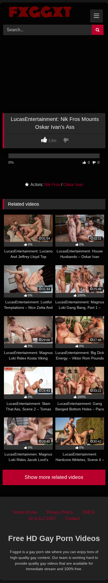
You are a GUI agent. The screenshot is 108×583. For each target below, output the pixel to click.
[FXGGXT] (44, 12)
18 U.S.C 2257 (42, 518)
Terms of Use (25, 512)
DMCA (89, 512)
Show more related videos (54, 477)
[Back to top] (92, 567)
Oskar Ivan (73, 184)
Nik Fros (52, 184)
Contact (72, 518)
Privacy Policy (60, 512)
